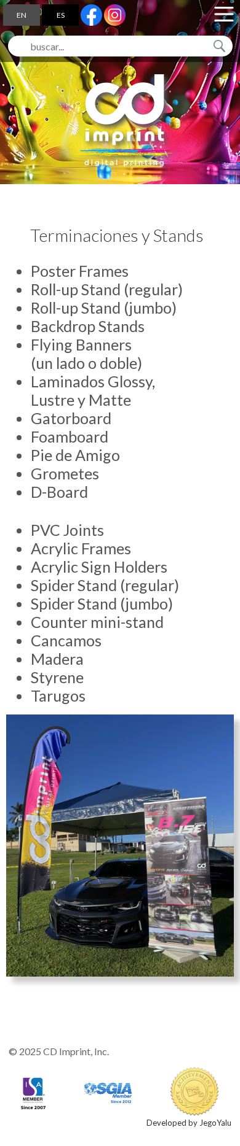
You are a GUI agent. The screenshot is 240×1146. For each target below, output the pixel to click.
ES (61, 15)
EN (21, 15)
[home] (123, 120)
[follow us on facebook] (91, 15)
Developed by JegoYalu (188, 1123)
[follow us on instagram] (115, 15)
